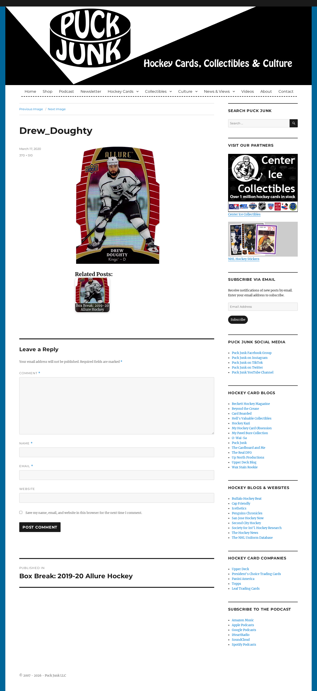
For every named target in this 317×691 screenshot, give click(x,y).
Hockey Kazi (241, 423)
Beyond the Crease (245, 409)
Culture (185, 91)
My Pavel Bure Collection (250, 433)
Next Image (57, 109)
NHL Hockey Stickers (243, 259)
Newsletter (91, 91)
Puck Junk (239, 443)
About (266, 91)
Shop (47, 91)
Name (26, 443)
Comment (29, 373)
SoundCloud (241, 640)
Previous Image (31, 109)
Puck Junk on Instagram (250, 358)
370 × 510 (26, 155)
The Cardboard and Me (248, 448)
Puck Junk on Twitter (247, 368)
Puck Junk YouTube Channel (252, 372)
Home (30, 91)
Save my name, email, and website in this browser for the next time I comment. (84, 513)
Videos (247, 91)
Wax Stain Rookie (245, 467)
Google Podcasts (244, 630)
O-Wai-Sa (239, 438)
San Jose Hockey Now (248, 518)
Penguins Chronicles (247, 513)
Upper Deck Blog (244, 462)
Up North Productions (248, 458)
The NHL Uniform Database (252, 538)
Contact (286, 91)
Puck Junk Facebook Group (252, 353)
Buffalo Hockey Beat (247, 499)
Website (27, 489)
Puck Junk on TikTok (247, 363)
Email (26, 466)
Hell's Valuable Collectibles (252, 418)
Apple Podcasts (243, 625)
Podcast (66, 91)
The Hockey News (245, 533)
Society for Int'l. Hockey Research (257, 528)
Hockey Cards (120, 91)
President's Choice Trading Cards (256, 574)
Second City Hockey (246, 523)
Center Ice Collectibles (244, 214)
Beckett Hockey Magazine (251, 404)
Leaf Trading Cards (246, 589)
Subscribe (238, 320)
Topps (236, 584)
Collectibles (156, 91)
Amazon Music (243, 620)
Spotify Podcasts (244, 645)
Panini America (243, 579)
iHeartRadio (240, 635)
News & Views (217, 91)
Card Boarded (242, 414)
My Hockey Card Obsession (252, 428)
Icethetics (239, 508)
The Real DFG (242, 453)
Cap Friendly (241, 504)
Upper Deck (240, 569)
